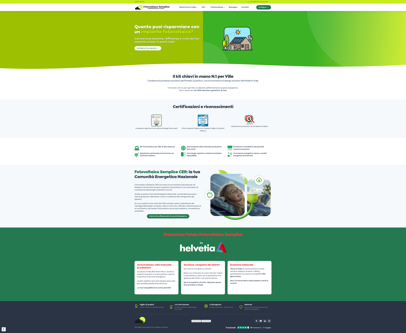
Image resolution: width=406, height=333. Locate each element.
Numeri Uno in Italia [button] (187, 7)
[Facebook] (256, 321)
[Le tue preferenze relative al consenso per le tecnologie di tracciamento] (4, 329)
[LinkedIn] (265, 321)
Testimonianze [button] (216, 7)
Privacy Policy (196, 321)
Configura (263, 7)
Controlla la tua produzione (258, 1)
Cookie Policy (206, 321)
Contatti (245, 7)
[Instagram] (269, 321)
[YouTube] (261, 321)
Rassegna (233, 7)
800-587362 (140, 1)
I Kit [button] (203, 7)
